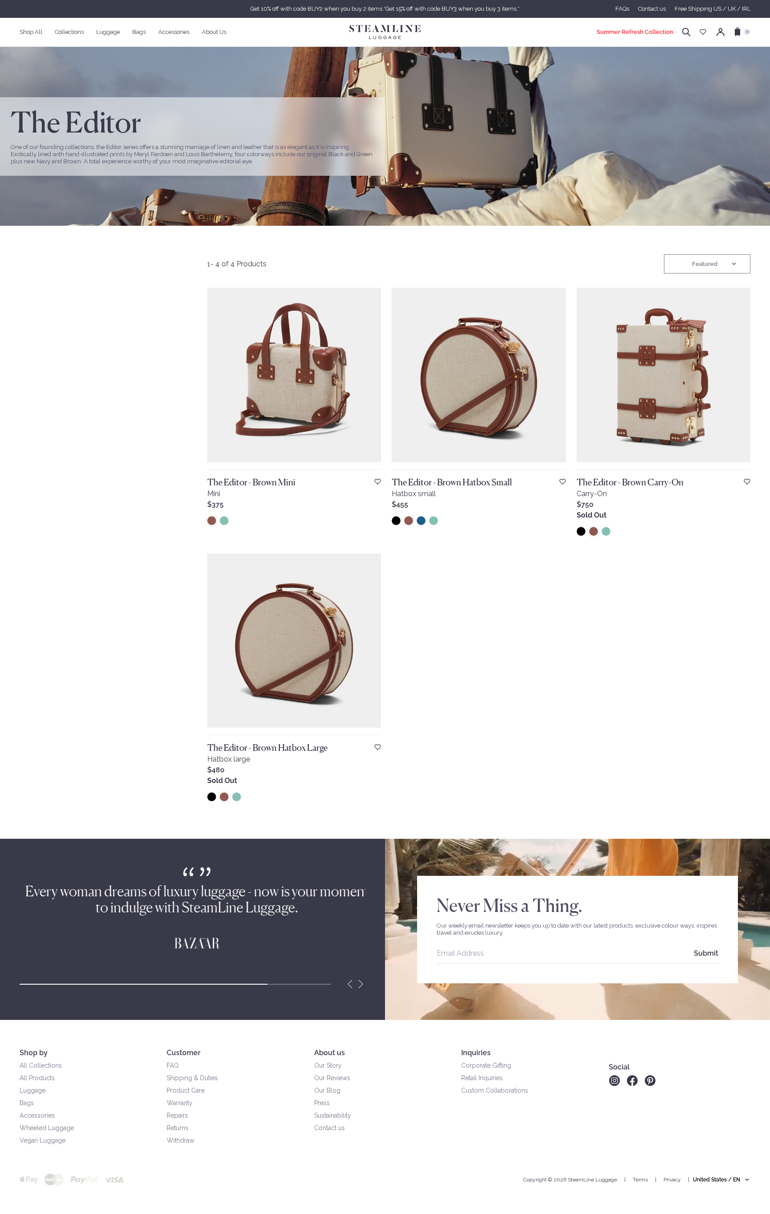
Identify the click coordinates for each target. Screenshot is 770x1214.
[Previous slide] (350, 984)
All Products (37, 1077)
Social (619, 1067)
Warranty (179, 1102)
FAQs (622, 8)
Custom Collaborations (494, 1090)
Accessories (37, 1115)
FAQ (173, 1065)
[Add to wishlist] (377, 481)
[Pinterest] (650, 1080)
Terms (640, 1180)
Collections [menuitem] (69, 32)
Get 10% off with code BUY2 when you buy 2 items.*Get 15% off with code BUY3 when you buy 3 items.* (385, 8)
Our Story (328, 1065)
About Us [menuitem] (214, 32)
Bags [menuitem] (139, 32)
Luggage (32, 1090)
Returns (177, 1127)
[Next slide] (360, 984)
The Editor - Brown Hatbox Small (452, 482)
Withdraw (180, 1140)
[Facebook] (632, 1080)
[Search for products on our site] (686, 32)
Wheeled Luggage (47, 1127)
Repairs (177, 1115)
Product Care (186, 1090)
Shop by (34, 1052)
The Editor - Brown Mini (251, 482)
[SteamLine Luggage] (385, 32)
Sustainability (332, 1115)
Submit (706, 953)
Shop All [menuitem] (31, 32)
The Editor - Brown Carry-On (630, 482)
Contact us (652, 8)
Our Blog (327, 1090)
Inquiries (476, 1052)
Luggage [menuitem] (108, 32)
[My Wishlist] (703, 32)
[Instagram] (614, 1080)
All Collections (41, 1065)
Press (322, 1102)
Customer (184, 1052)
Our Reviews (332, 1077)
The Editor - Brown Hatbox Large (267, 747)
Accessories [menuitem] (173, 32)
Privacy (672, 1180)
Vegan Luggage (43, 1140)
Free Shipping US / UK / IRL (712, 8)
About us (329, 1052)
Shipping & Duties (192, 1077)
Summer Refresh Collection (635, 32)
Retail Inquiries (482, 1077)
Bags (27, 1102)
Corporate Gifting (486, 1065)
